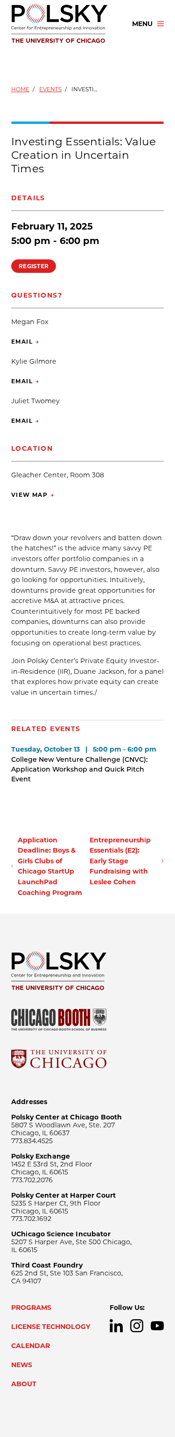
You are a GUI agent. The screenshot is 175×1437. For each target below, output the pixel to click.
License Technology (51, 1326)
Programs (31, 1307)
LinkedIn (116, 1325)
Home (20, 89)
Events (50, 89)
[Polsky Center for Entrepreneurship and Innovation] (63, 24)
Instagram (136, 1325)
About (23, 1384)
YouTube (157, 1325)
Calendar (30, 1346)
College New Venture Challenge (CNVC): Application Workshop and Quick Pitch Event (79, 769)
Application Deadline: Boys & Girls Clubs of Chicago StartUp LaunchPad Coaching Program (50, 866)
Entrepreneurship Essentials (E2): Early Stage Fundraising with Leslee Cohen (120, 861)
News (21, 1365)
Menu (142, 24)
